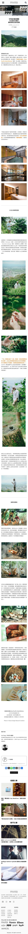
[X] (8, 768)
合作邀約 (9, 910)
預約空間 (3, 915)
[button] (26, 3)
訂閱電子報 (9, 915)
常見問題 (3, 913)
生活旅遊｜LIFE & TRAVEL (14, 24)
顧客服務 (16, 911)
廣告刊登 (9, 917)
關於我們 (3, 910)
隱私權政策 (9, 913)
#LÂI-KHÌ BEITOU (14, 772)
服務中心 (16, 913)
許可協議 (9, 912)
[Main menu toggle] (3, 2)
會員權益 (16, 910)
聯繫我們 (3, 912)
